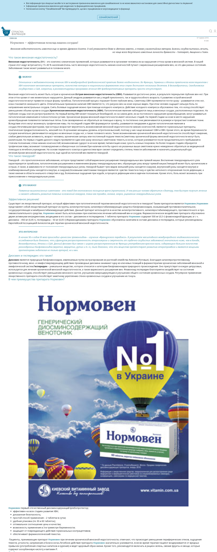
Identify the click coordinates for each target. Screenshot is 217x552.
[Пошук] (211, 30)
